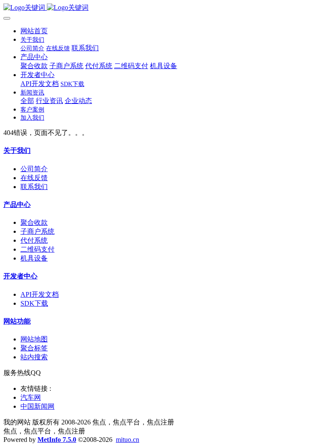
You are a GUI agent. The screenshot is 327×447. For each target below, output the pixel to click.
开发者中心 (20, 276)
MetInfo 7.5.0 (56, 439)
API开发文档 (39, 294)
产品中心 (17, 204)
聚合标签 (34, 348)
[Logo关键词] (163, 7)
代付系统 (34, 240)
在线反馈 (34, 177)
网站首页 (34, 30)
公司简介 (34, 168)
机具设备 (34, 258)
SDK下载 (34, 303)
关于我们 (17, 150)
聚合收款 (34, 222)
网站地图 (34, 339)
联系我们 (34, 186)
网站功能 (17, 321)
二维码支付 (37, 249)
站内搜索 (34, 357)
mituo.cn (127, 439)
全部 (27, 100)
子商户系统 (37, 231)
